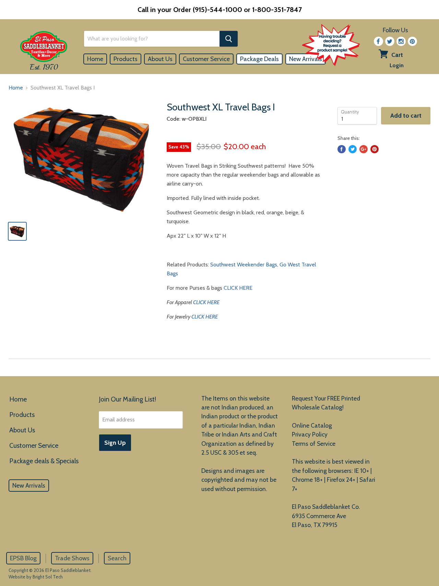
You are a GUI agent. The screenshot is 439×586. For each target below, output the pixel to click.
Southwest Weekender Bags (243, 264)
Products (126, 59)
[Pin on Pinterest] (374, 149)
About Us (160, 59)
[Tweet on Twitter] (352, 149)
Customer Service (206, 59)
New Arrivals (28, 485)
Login (397, 65)
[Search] (229, 39)
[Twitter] (389, 41)
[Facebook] (378, 41)
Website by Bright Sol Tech (36, 576)
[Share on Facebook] (341, 149)
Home (95, 59)
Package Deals (259, 59)
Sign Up (115, 442)
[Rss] (401, 41)
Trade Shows (72, 558)
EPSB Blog (23, 558)
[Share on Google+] (363, 149)
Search (117, 558)
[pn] (412, 41)
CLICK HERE (238, 288)
